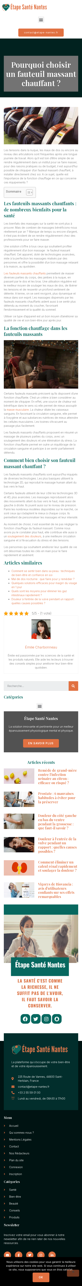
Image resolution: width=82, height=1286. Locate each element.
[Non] (73, 1273)
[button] (41, 19)
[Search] (73, 686)
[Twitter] (36, 1019)
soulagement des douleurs (24, 536)
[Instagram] (46, 1019)
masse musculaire (18, 409)
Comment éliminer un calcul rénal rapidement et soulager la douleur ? (57, 866)
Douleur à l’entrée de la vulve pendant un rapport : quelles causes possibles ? (57, 845)
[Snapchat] (57, 1019)
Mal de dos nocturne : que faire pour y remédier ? (43, 579)
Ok (41, 1277)
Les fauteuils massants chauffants (25, 273)
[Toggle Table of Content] (27, 192)
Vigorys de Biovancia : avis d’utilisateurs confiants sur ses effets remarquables (56, 890)
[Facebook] (25, 1019)
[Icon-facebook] (18, 1255)
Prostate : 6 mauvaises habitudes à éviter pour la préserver (57, 797)
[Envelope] (7, 1255)
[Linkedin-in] (52, 1255)
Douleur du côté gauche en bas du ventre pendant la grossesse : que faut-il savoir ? (57, 821)
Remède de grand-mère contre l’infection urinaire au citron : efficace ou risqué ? (57, 776)
